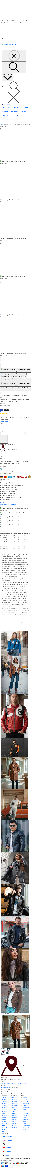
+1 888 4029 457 (6, 1087)
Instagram (9, 1140)
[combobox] (13, 47)
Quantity (3, 427)
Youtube (8, 1147)
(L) (14, 417)
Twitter (8, 1144)
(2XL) (21, 417)
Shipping (2, 411)
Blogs (24, 1129)
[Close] (0, 506)
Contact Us (26, 1125)
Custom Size (4, 419)
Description (5, 551)
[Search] (14, 67)
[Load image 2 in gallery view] (13, 374)
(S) (6, 417)
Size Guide (26, 1127)
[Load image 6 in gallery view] (15, 389)
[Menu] (3, 41)
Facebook (9, 1136)
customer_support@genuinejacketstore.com (14, 1083)
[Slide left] (0, 360)
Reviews (14, 551)
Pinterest (8, 1151)
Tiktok (7, 1155)
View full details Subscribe (8, 504)
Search (4, 49)
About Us (25, 1123)
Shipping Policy (24, 551)
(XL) (17, 417)
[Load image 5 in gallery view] (15, 384)
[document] (15, 518)
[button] (3, 413)
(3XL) (26, 417)
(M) (10, 417)
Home (2, 124)
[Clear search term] (14, 55)
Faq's (24, 1121)
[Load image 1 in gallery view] (15, 370)
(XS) (2, 417)
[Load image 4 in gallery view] (15, 380)
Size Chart (3, 502)
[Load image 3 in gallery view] (13, 376)
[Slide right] (0, 364)
